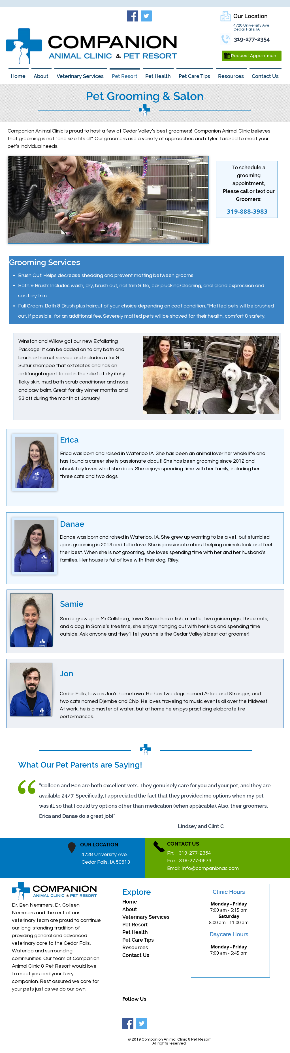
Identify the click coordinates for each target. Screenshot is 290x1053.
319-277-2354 (197, 853)
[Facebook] (132, 15)
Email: (203, 868)
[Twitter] (146, 15)
